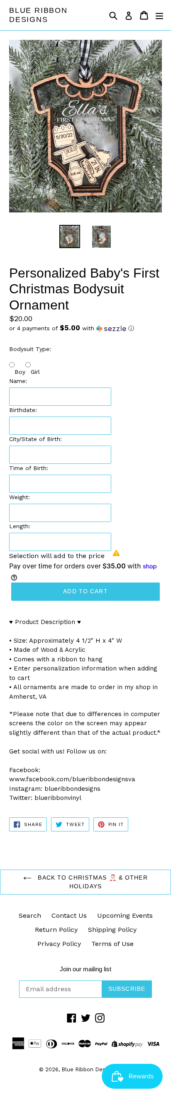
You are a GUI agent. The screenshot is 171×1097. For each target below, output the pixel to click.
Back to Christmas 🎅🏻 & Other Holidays (91, 882)
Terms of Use (112, 944)
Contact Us (69, 915)
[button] (85, 328)
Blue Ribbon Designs (38, 15)
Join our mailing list (85, 969)
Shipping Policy (112, 930)
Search (30, 915)
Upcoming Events (125, 915)
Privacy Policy (59, 944)
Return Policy (56, 930)
